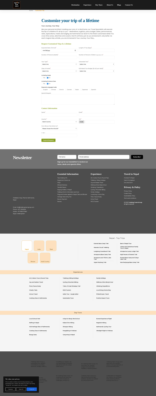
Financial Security (88, 373)
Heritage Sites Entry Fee (64, 197)
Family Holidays (95, 192)
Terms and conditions (130, 198)
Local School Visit (34, 318)
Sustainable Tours (68, 298)
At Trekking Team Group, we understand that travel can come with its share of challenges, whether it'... (64, 378)
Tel (80, 119)
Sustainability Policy (129, 196)
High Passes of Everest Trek (128, 254)
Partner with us (112, 373)
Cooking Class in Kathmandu (38, 298)
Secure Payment (62, 199)
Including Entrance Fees (48, 81)
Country (44, 119)
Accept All (31, 389)
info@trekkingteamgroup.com (25, 207)
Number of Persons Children (91, 55)
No (49, 77)
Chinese (53, 89)
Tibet (51, 249)
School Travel (94, 199)
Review (59, 201)
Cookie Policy (128, 193)
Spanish (93, 89)
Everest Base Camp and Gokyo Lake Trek (129, 258)
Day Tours (99, 5)
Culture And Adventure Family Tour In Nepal (129, 247)
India (38, 249)
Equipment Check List (63, 180)
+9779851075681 (22, 211)
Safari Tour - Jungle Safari (70, 294)
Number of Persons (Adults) (49, 55)
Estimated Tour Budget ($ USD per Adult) (91, 68)
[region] (21, 384)
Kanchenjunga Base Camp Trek (129, 262)
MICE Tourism (95, 201)
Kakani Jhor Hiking (68, 322)
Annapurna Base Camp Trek (102, 254)
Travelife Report (61, 187)
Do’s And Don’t (128, 182)
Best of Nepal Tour (125, 243)
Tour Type (44, 61)
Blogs (119, 5)
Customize (10, 389)
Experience (87, 5)
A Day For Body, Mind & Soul (71, 318)
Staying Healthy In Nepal (64, 189)
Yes (44, 77)
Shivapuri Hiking (68, 326)
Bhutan (33, 261)
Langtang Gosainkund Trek (102, 251)
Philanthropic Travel (102, 294)
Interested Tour (83, 61)
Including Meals (46, 75)
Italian (77, 89)
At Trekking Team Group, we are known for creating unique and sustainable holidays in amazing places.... (89, 366)
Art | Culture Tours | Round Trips (100, 178)
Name (43, 112)
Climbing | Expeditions (97, 187)
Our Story (34, 359)
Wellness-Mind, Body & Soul (98, 185)
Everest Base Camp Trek (101, 243)
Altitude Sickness (62, 185)
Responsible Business (36, 374)
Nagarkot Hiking (101, 322)
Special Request (46, 93)
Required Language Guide (49, 87)
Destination (75, 5)
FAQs (58, 182)
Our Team (60, 373)
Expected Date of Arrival (48, 48)
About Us (110, 5)
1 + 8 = (43, 133)
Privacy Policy (128, 191)
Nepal (27, 249)
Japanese (85, 89)
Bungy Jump (33, 334)
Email (80, 112)
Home (31, 10)
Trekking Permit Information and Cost (68, 192)
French (61, 89)
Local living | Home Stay (97, 194)
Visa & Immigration (129, 180)
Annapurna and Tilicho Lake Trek (102, 258)
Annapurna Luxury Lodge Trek (129, 251)
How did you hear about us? (49, 126)
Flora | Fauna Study (96, 197)
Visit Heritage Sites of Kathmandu (39, 326)
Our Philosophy (112, 359)
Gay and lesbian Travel (97, 182)
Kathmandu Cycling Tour (103, 326)
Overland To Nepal (129, 178)
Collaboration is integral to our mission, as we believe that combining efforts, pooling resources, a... (113, 378)
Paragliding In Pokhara (70, 330)
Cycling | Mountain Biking (98, 189)
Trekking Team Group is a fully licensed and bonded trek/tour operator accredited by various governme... (89, 378)
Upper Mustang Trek (100, 262)
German (69, 89)
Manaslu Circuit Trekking (101, 247)
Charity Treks (33, 290)
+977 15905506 (21, 209)
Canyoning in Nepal (69, 334)
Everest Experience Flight (104, 318)
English (45, 89)
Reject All (21, 389)
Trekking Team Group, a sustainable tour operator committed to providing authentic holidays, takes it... (39, 364)
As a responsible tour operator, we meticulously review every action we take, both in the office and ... (39, 380)
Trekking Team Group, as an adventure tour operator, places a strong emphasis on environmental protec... (114, 364)
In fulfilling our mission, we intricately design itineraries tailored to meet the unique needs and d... (64, 364)
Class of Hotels (46, 68)
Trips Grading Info (62, 178)
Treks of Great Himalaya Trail (71, 286)
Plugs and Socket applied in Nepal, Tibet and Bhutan (72, 194)
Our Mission (60, 359)
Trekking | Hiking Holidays (98, 180)
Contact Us (129, 5)
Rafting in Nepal (34, 322)
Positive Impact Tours (102, 298)
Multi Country (45, 261)
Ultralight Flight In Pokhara (104, 330)
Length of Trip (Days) (85, 48)
